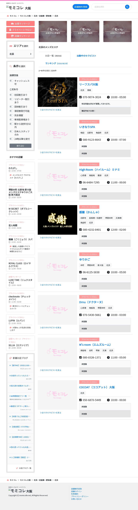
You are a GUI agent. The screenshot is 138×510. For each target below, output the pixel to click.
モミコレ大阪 (25, 15)
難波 (99, 175)
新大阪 (100, 265)
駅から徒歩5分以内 (22, 125)
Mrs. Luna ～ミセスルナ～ (24, 430)
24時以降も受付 (22, 138)
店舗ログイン (76, 491)
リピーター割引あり (22, 100)
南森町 (98, 132)
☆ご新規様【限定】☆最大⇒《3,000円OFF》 (28, 457)
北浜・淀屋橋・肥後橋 (42, 15)
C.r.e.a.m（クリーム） (25, 409)
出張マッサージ (22, 23)
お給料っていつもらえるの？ (22, 375)
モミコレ (13, 15)
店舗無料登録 (80, 6)
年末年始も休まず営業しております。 (96, 103)
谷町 (91, 350)
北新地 (90, 132)
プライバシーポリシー (80, 496)
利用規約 (74, 494)
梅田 (82, 132)
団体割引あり (20, 106)
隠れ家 (29, 389)
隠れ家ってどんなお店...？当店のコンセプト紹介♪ (31, 447)
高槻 (89, 90)
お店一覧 (54, 55)
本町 (82, 265)
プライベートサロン (22, 29)
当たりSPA (28, 379)
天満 (104, 350)
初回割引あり (20, 94)
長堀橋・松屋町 (95, 218)
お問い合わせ (76, 499)
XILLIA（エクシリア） (25, 368)
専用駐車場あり (22, 119)
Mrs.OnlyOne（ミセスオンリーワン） (22, 420)
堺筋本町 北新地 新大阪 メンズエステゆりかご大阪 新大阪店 (24, 399)
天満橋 (118, 218)
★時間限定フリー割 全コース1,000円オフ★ (29, 396)
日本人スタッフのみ (22, 133)
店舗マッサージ (22, 35)
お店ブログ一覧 (25, 468)
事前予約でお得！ (89, 111)
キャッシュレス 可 (22, 82)
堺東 (98, 350)
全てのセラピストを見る (51, 109)
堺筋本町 (109, 218)
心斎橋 (83, 175)
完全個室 (18, 115)
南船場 (92, 175)
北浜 (56, 15)
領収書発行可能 (22, 110)
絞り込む (20, 145)
